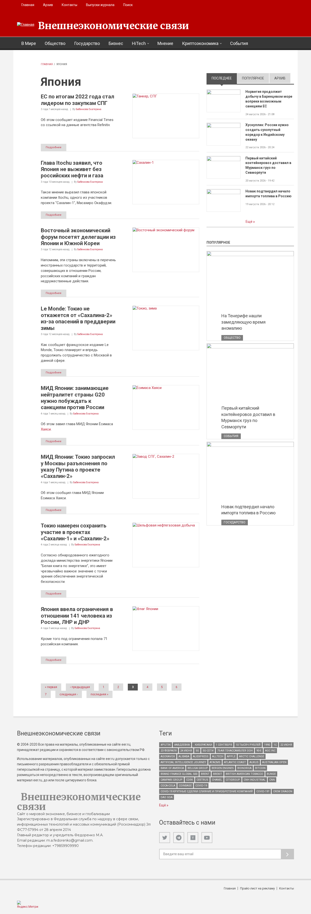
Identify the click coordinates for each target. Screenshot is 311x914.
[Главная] (25, 24)
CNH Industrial (255, 779)
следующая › (69, 694)
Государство (87, 43)
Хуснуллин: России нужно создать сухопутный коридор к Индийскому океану (267, 132)
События (239, 43)
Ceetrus (202, 779)
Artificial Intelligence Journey (183, 762)
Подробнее (53, 147)
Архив (48, 5)
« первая (51, 687)
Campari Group (171, 779)
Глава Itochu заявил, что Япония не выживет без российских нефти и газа (72, 169)
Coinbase (185, 785)
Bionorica (244, 768)
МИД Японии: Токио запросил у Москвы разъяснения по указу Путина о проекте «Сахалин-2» (78, 466)
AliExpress (200, 756)
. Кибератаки (202, 744)
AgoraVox (168, 756)
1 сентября (224, 744)
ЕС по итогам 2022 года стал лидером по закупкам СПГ (77, 100)
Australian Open (274, 762)
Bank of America (172, 768)
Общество (55, 43)
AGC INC (270, 750)
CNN (272, 779)
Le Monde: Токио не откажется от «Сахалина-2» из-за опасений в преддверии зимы (78, 318)
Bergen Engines (223, 768)
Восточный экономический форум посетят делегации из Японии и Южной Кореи (78, 236)
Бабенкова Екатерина (88, 109)
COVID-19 (201, 785)
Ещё (249, 222)
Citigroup (233, 779)
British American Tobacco (244, 774)
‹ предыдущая (80, 687)
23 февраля (169, 750)
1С (275, 744)
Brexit (217, 774)
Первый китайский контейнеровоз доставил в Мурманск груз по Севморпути (268, 165)
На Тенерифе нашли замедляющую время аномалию (243, 322)
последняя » (99, 694)
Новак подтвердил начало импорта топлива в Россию (268, 193)
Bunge (271, 774)
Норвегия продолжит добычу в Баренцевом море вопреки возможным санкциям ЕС (268, 99)
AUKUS (254, 762)
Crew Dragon (282, 791)
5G (197, 750)
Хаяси (46, 429)
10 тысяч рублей (248, 744)
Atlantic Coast (235, 762)
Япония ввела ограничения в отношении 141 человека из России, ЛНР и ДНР (77, 615)
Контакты (69, 5)
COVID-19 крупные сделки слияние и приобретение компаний (207, 791)
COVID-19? (262, 791)
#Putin (166, 744)
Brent (205, 774)
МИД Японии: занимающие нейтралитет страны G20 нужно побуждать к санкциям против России (75, 397)
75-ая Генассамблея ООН (235, 750)
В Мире (28, 43)
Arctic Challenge (251, 756)
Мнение (165, 43)
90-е (258, 750)
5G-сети (208, 750)
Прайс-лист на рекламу (257, 888)
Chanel (217, 779)
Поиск (128, 5)
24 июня (186, 750)
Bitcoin (260, 768)
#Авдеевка (182, 744)
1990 (267, 744)
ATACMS (215, 762)
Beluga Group (198, 768)
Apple (231, 756)
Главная (27, 5)
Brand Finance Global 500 (179, 774)
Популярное (253, 78)
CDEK (189, 779)
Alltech (217, 756)
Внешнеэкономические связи (113, 26)
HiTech (139, 43)
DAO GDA (167, 797)
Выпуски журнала (100, 5)
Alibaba (184, 756)
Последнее (224, 78)
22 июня (286, 744)
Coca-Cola (168, 785)
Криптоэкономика (200, 43)
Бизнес (116, 43)
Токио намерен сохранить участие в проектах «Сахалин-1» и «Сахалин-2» (75, 532)
